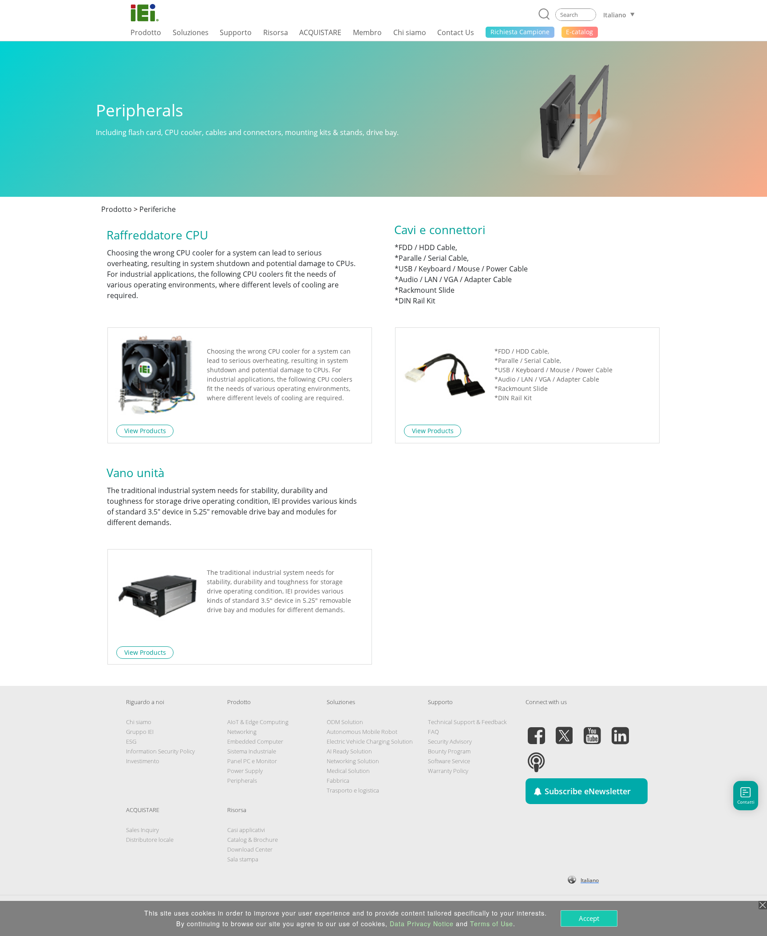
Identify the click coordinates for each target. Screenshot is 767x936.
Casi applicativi (246, 830)
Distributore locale (150, 840)
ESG (131, 741)
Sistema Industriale (251, 751)
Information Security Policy (160, 751)
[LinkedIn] (620, 730)
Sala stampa (242, 859)
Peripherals (242, 781)
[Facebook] (536, 730)
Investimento (142, 761)
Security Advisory (450, 741)
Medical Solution (348, 771)
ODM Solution (345, 722)
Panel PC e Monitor (252, 761)
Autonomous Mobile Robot (362, 732)
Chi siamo (138, 722)
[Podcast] (536, 757)
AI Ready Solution (349, 751)
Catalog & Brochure (252, 840)
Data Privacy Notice (422, 923)
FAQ (433, 732)
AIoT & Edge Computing (258, 722)
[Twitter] (564, 730)
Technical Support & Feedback (467, 722)
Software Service (449, 761)
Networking (242, 732)
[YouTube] (592, 730)
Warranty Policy (448, 771)
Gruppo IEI (140, 732)
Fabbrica (338, 781)
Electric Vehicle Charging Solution (370, 741)
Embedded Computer (255, 741)
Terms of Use (491, 923)
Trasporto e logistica (353, 790)
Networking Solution (353, 761)
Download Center (250, 849)
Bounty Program (449, 751)
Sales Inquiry (142, 830)
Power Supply (245, 771)
